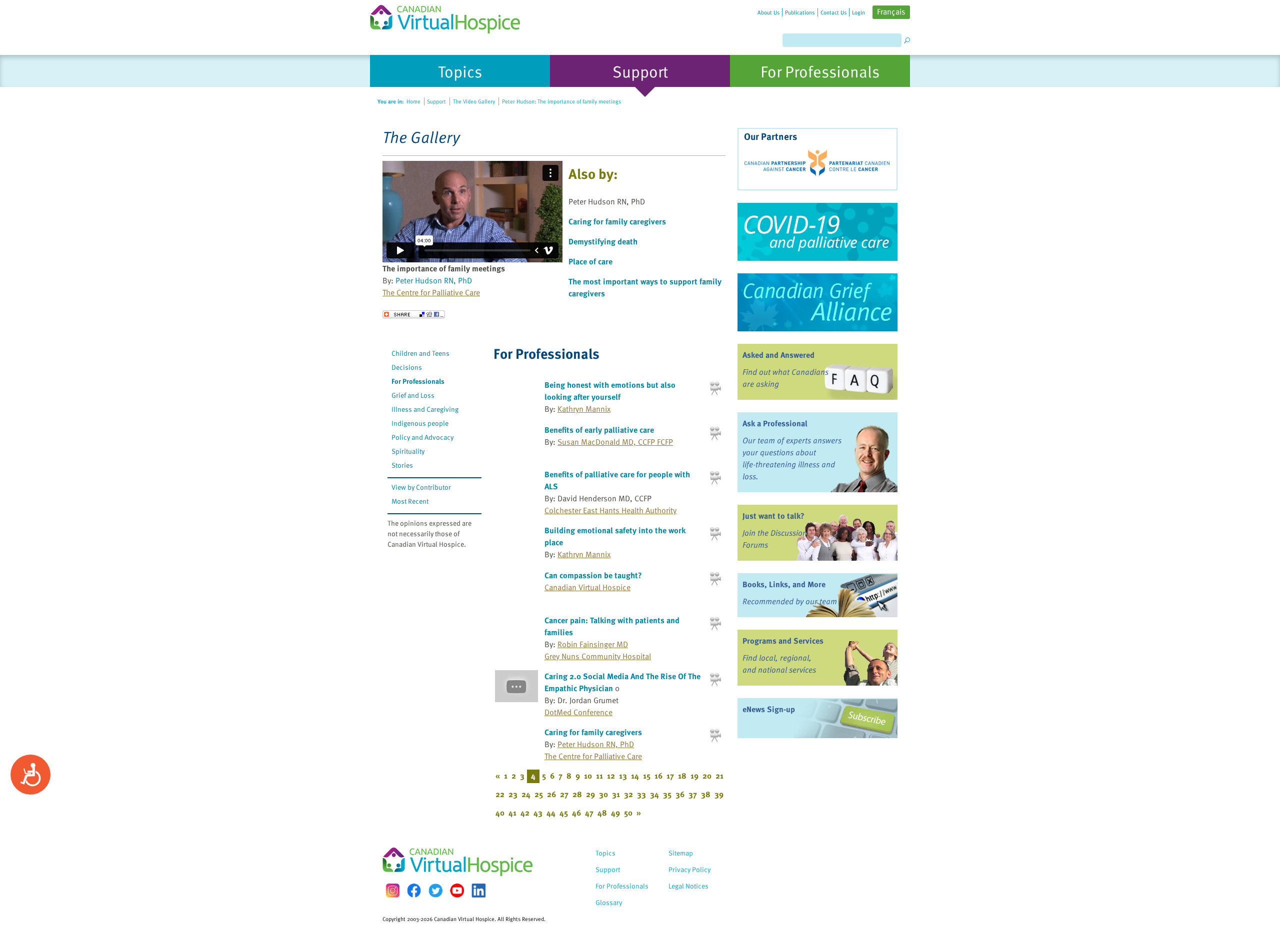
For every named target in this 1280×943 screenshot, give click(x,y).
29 (590, 794)
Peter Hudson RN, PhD (434, 280)
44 (551, 813)
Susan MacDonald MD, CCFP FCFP (615, 442)
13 (623, 776)
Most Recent (410, 501)
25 (538, 794)
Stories (402, 465)
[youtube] (457, 891)
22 (500, 794)
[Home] (451, 16)
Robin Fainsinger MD (593, 644)
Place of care (590, 261)
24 (526, 794)
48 (602, 813)
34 (654, 794)
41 (512, 813)
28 (577, 794)
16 (658, 776)
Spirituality (408, 451)
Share (413, 314)
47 (589, 813)
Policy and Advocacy (423, 437)
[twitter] (435, 891)
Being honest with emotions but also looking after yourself (610, 391)
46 (576, 813)
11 (599, 776)
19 (694, 776)
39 (719, 794)
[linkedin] (479, 891)
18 (682, 776)
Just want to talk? (773, 516)
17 (670, 776)
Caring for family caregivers (617, 221)
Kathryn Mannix (584, 409)
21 (720, 776)
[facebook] (414, 890)
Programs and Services (783, 641)
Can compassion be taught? (593, 575)
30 (603, 794)
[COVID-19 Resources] (818, 232)
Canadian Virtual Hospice (587, 587)
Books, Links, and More (784, 584)
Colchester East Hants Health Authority (610, 510)
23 (513, 794)
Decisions (407, 367)
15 (646, 776)
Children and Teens (421, 353)
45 (564, 813)
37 (692, 794)
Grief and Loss (413, 395)
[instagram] (393, 890)
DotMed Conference (578, 712)
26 (551, 794)
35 (667, 794)
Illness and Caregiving (425, 409)
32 (628, 794)
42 (525, 813)
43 (538, 813)
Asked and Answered (778, 355)
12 (611, 776)
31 (616, 794)
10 (588, 776)
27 (564, 794)
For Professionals (418, 381)
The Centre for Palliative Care (431, 292)
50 (628, 813)
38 (705, 794)
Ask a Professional (775, 423)
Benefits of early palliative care (599, 430)
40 (500, 813)
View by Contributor (421, 487)
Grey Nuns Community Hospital (597, 656)
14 (635, 776)
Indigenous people (420, 423)
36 (680, 794)
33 (641, 794)
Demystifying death (603, 241)
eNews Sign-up (768, 709)
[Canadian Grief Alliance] (818, 302)
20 (707, 776)
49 (615, 813)
